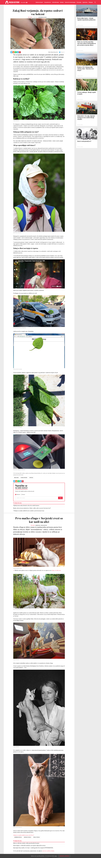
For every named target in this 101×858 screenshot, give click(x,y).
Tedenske (18, 494)
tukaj (56, 856)
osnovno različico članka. (48, 851)
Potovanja (79, 2)
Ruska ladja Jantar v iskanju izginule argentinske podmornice (86, 19)
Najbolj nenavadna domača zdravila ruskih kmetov (26, 505)
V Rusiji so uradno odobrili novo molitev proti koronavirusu (28, 510)
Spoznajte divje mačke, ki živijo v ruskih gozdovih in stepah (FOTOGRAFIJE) (33, 847)
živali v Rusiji (36, 837)
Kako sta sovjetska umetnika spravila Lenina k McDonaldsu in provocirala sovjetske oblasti (86, 43)
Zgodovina (84, 2)
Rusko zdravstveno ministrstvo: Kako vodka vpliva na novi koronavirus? (32, 508)
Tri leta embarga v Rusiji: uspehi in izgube (86, 93)
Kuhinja (62, 2)
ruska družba (24, 477)
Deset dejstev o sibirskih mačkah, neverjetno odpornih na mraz (29, 845)
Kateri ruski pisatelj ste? (84, 141)
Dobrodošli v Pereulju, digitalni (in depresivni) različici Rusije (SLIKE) (86, 117)
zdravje (31, 477)
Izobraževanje (55, 2)
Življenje (91, 2)
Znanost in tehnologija (70, 2)
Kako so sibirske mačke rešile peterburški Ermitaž (26, 843)
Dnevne (23, 494)
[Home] (6, 2)
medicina (16, 477)
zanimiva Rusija (18, 837)
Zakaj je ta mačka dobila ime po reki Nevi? (23, 835)
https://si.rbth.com (56, 570)
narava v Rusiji (27, 837)
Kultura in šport (39, 2)
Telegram (62, 52)
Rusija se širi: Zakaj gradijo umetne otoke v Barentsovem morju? (85, 69)
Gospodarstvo (47, 2)
